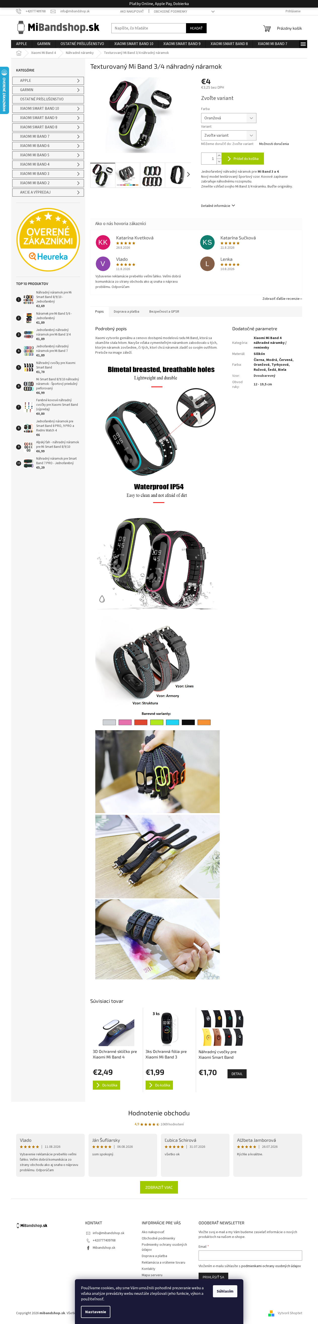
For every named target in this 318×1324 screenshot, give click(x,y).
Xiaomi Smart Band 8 (38, 127)
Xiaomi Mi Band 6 (34, 146)
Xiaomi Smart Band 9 (38, 118)
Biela (282, 369)
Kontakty (148, 1268)
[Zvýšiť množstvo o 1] (218, 156)
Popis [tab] (99, 311)
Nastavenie (95, 1312)
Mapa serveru (152, 1275)
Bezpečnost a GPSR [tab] (164, 311)
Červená (285, 359)
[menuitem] (21, 44)
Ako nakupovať (132, 11)
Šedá (272, 369)
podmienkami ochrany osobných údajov (271, 1266)
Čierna (259, 359)
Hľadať (196, 28)
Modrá (271, 359)
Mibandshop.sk (104, 1247)
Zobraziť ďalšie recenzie (281, 298)
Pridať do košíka (246, 158)
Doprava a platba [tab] (126, 311)
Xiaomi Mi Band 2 (34, 183)
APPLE (25, 80)
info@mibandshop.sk (108, 1233)
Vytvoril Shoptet (290, 1313)
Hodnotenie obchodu (159, 1113)
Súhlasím (225, 1291)
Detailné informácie (215, 205)
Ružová (260, 369)
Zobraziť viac (159, 1187)
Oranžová (261, 364)
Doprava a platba (154, 1256)
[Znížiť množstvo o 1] (218, 161)
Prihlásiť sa (213, 1277)
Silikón (259, 353)
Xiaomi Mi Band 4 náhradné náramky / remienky (270, 343)
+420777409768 (104, 1240)
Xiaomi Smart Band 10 (39, 108)
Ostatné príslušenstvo (42, 99)
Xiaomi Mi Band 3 (34, 173)
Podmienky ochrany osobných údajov (164, 1247)
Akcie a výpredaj (35, 192)
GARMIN (26, 90)
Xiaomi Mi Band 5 (34, 155)
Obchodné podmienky (170, 11)
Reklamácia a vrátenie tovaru (163, 1262)
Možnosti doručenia (274, 144)
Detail (237, 1074)
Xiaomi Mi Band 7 (34, 136)
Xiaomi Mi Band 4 (34, 164)
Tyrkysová (280, 364)
